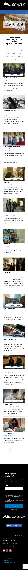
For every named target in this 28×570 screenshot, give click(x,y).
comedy (7, 53)
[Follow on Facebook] (7, 550)
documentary (19, 50)
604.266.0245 (14, 544)
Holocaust (20, 56)
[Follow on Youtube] (4, 550)
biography (20, 53)
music (13, 53)
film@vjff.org (10, 546)
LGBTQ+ (17, 406)
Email (6, 485)
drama (11, 50)
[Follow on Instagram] (10, 550)
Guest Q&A (14, 59)
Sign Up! (14, 505)
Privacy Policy (6, 560)
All (6, 50)
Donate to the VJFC (14, 525)
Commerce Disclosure (9, 563)
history (13, 56)
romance (7, 56)
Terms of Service (7, 558)
